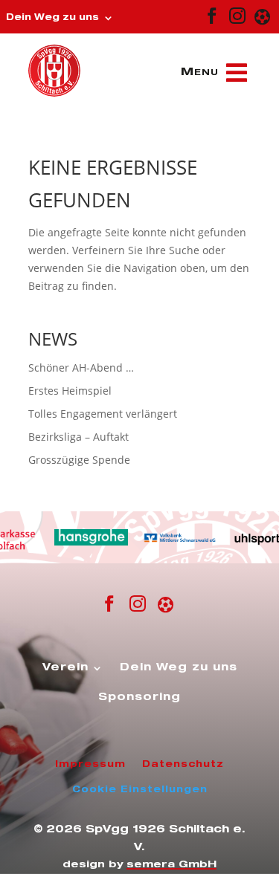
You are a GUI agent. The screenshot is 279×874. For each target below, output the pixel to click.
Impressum (90, 764)
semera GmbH (171, 865)
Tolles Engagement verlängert (102, 414)
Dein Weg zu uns (52, 17)
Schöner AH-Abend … (81, 367)
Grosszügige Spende (79, 460)
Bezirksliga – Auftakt (78, 437)
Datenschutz (183, 764)
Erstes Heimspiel (70, 390)
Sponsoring (139, 698)
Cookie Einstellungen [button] (140, 790)
